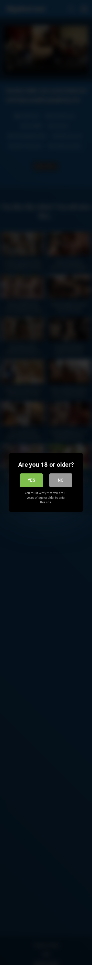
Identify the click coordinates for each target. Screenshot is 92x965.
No (61, 480)
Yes (31, 480)
